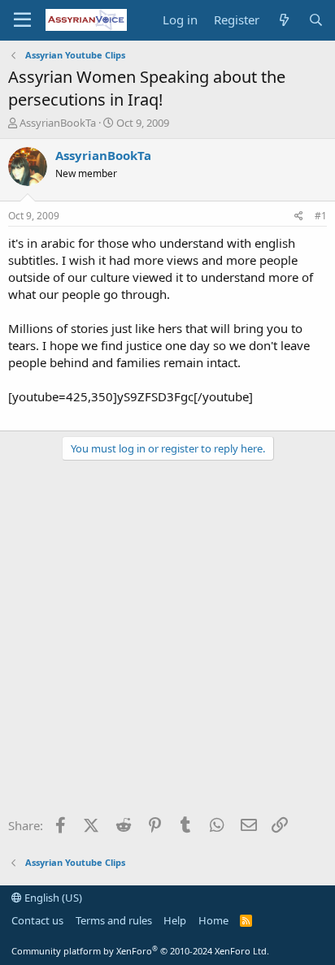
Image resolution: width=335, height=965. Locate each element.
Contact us (37, 920)
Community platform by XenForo (140, 951)
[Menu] (22, 20)
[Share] (299, 216)
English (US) (52, 897)
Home (213, 920)
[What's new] (283, 20)
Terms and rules (114, 920)
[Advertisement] (167, 644)
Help (174, 920)
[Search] (316, 20)
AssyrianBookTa (58, 122)
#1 (321, 216)
